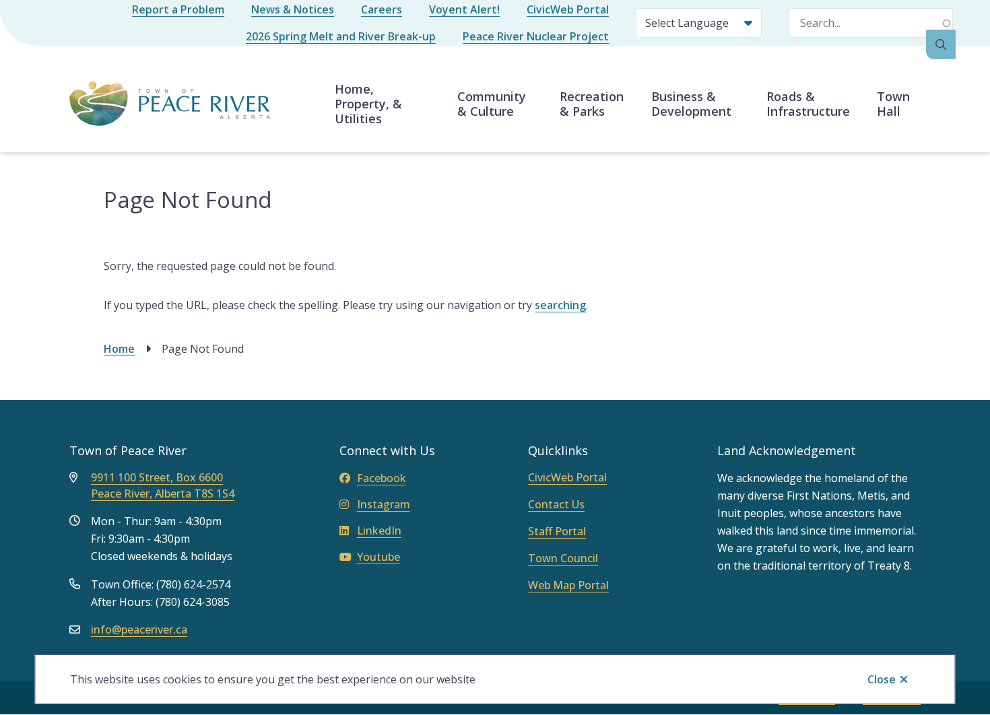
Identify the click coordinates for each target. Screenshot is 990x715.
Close (881, 679)
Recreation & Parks (592, 103)
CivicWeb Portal (568, 9)
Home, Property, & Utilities (368, 104)
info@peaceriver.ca (139, 629)
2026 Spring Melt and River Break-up (341, 36)
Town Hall (893, 103)
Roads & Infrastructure (808, 103)
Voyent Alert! (464, 9)
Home (119, 348)
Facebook (381, 478)
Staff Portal (557, 531)
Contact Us (556, 504)
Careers (381, 9)
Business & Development (691, 103)
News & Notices (292, 9)
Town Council (563, 558)
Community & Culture (491, 103)
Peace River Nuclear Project (536, 36)
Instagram (383, 504)
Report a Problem (178, 9)
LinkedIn (379, 530)
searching (560, 305)
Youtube (378, 556)
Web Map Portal (568, 585)
